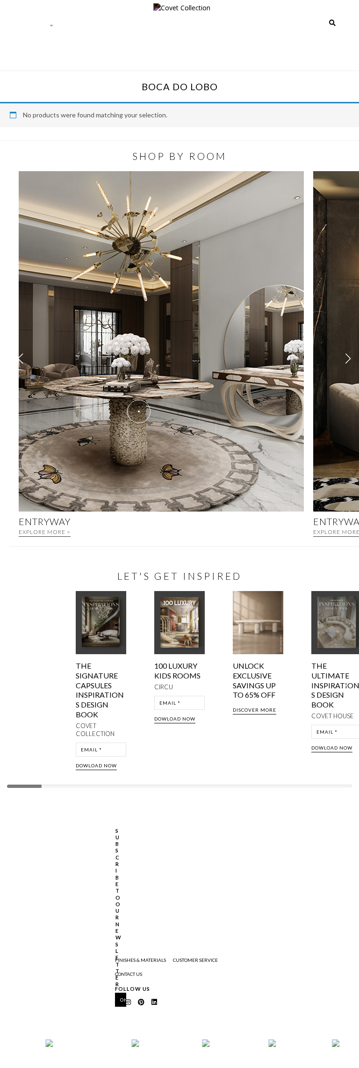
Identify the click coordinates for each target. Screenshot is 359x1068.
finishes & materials (140, 960)
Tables (176, 29)
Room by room (260, 39)
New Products (99, 39)
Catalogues (228, 29)
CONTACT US (128, 974)
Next (348, 683)
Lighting (199, 29)
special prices (293, 39)
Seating (154, 29)
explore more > (45, 531)
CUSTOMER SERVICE (195, 960)
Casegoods (128, 29)
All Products (68, 39)
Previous (15, 683)
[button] (348, 358)
